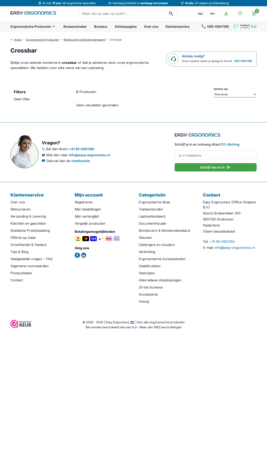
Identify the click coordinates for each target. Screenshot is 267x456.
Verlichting (147, 252)
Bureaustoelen (75, 26)
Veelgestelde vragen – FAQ (31, 259)
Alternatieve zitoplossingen (160, 280)
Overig (144, 301)
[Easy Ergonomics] (33, 13)
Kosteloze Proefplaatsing (30, 230)
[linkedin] (83, 255)
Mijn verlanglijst (87, 216)
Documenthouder (153, 223)
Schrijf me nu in (215, 167)
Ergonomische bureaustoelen (162, 259)
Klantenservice (177, 26)
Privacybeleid (20, 273)
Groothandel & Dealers (28, 245)
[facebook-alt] (77, 255)
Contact (16, 280)
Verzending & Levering (28, 216)
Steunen (145, 238)
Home (17, 39)
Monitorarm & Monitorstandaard (84, 39)
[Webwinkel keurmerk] (20, 326)
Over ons (151, 26)
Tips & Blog (19, 252)
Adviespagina (126, 26)
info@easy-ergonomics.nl (89, 155)
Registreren (84, 202)
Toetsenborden (151, 209)
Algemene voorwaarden (29, 266)
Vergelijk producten (90, 223)
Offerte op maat (22, 238)
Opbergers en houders (157, 245)
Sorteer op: (221, 89)
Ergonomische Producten (30, 26)
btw (212, 13)
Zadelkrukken (149, 266)
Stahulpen (147, 273)
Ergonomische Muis (154, 202)
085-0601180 (215, 26)
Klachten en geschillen (28, 223)
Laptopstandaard (152, 216)
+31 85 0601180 (81, 149)
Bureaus (100, 26)
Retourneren (20, 209)
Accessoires (148, 294)
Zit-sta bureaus (151, 287)
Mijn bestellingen (88, 209)
